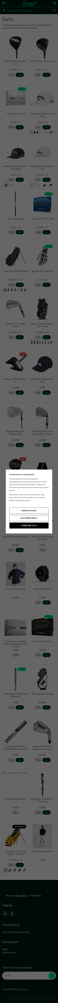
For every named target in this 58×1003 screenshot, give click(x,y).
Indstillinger (29, 511)
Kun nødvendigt (29, 518)
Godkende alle (29, 525)
